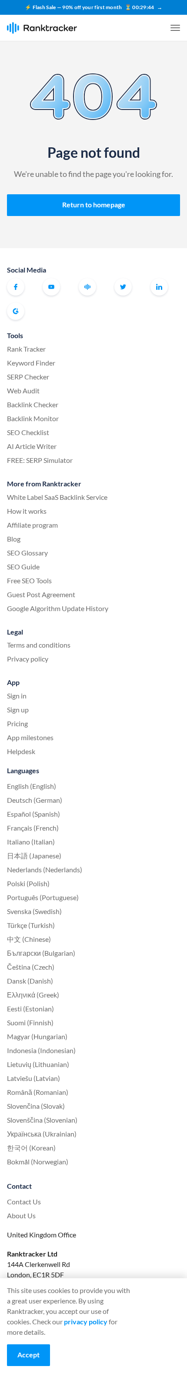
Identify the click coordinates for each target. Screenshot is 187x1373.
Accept (28, 1354)
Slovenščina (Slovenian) (42, 1120)
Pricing (17, 723)
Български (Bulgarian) (41, 953)
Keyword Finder (31, 363)
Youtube (51, 287)
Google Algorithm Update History (57, 608)
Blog (13, 539)
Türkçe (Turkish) (31, 925)
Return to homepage (93, 204)
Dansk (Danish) (30, 981)
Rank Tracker (26, 349)
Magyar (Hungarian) (37, 1036)
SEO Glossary (27, 553)
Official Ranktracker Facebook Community (87, 287)
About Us (21, 1215)
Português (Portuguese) (43, 897)
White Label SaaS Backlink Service (57, 497)
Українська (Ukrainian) (42, 1134)
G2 (15, 311)
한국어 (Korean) (31, 1148)
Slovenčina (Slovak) (36, 1106)
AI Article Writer (32, 446)
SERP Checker (28, 376)
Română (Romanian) (37, 1092)
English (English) (31, 786)
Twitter (123, 287)
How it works (27, 511)
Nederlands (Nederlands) (44, 869)
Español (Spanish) (33, 814)
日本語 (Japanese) (34, 855)
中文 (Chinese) (29, 939)
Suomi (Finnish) (30, 1022)
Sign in (17, 695)
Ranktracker (42, 28)
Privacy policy (27, 659)
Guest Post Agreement (41, 594)
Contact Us (24, 1201)
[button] (175, 28)
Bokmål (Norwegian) (37, 1161)
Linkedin (159, 287)
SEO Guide (23, 566)
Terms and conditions (38, 645)
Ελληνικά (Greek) (33, 995)
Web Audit (23, 390)
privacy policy (85, 1321)
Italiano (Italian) (31, 842)
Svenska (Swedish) (34, 911)
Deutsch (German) (34, 800)
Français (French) (33, 828)
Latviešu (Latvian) (33, 1078)
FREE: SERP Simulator (40, 460)
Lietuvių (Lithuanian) (38, 1064)
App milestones (30, 737)
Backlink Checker (32, 404)
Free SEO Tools (29, 580)
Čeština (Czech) (30, 967)
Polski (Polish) (28, 883)
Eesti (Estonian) (30, 1008)
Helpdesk (21, 751)
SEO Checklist (28, 432)
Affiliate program (32, 525)
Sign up (18, 709)
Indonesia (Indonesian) (41, 1050)
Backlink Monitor (33, 418)
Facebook (15, 287)
